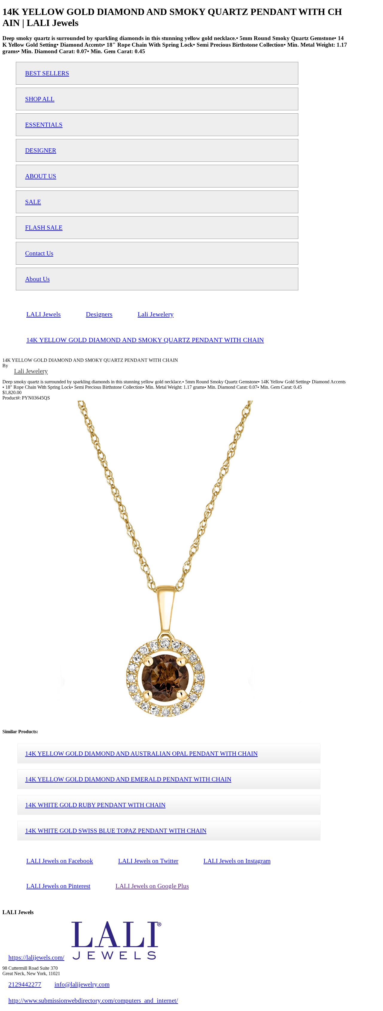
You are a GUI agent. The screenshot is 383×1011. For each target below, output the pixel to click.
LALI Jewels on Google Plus (152, 885)
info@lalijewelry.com (82, 984)
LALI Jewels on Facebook (59, 860)
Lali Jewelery (31, 371)
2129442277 (24, 984)
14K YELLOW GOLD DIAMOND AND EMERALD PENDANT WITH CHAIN (128, 779)
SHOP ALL (39, 98)
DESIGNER (40, 150)
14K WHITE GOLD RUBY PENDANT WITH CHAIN (95, 804)
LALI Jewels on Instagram (236, 860)
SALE (33, 201)
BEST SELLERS (47, 73)
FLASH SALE (44, 227)
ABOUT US (40, 176)
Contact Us (39, 253)
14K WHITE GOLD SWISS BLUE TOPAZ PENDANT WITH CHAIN (115, 830)
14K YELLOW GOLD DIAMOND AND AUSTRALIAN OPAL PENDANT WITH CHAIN (141, 753)
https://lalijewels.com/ (36, 957)
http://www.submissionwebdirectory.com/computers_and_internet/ (93, 1000)
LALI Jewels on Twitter (148, 860)
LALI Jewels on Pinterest (58, 885)
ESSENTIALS (44, 124)
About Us (37, 278)
